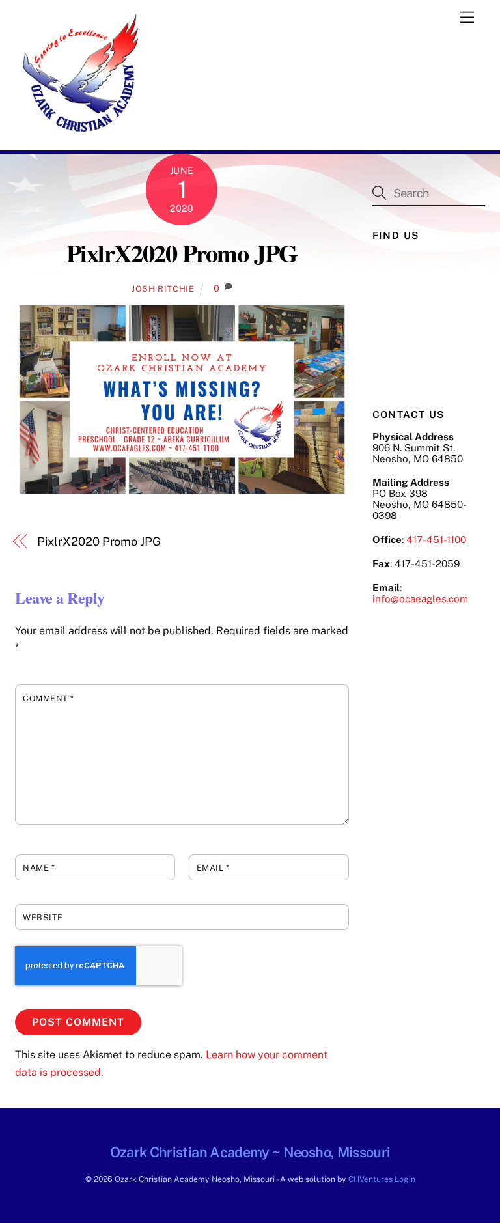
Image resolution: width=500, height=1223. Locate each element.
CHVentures (370, 1179)
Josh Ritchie (163, 289)
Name (39, 868)
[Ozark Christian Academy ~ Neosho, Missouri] (80, 134)
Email (213, 868)
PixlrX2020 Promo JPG (182, 252)
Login (405, 1179)
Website (43, 917)
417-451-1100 (436, 539)
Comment (48, 698)
